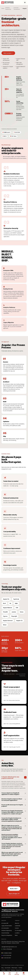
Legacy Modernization (6, 925)
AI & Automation (5, 928)
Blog (2, 967)
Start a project (7, 53)
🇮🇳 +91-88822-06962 (6, 953)
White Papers (14, 967)
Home (2, 8)
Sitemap (13, 970)
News (16, 935)
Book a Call (13, 888)
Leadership (17, 925)
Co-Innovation (18, 930)
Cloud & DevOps (5, 932)
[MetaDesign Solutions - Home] (7, 2)
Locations (17, 932)
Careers (17, 928)
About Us (17, 923)
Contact (8, 970)
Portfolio (20, 967)
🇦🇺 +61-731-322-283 (6, 955)
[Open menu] (25, 2)
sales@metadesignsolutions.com (9, 946)
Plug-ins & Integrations (6, 935)
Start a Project (13, 893)
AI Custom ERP (4, 923)
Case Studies (7, 967)
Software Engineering (8, 8)
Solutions (3, 970)
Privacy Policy (19, 970)
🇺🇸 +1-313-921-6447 (6, 957)
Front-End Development (17, 8)
